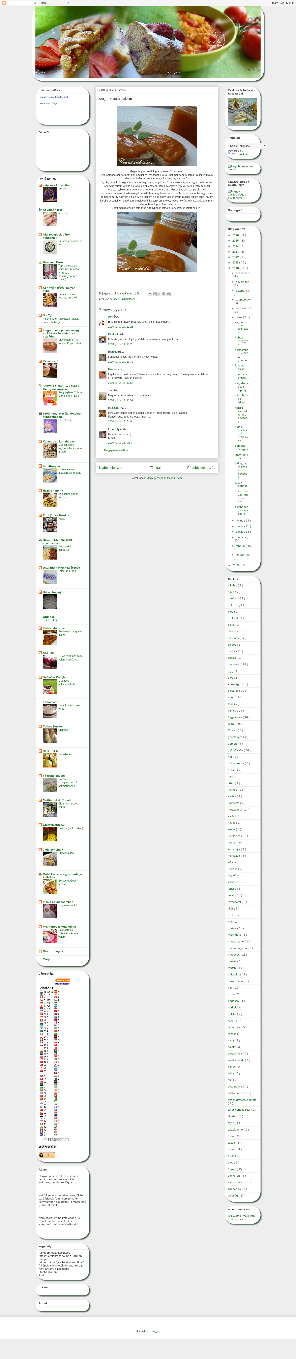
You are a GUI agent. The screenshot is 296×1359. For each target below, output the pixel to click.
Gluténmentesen (54, 824)
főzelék (233, 730)
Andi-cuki (49, 652)
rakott (232, 1020)
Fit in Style (115, 429)
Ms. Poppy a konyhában (59, 926)
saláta (232, 1046)
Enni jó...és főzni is (56, 515)
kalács (232, 796)
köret (231, 862)
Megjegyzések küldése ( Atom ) (165, 477)
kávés (232, 822)
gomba (233, 743)
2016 (236, 235)
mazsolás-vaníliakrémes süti (241, 496)
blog (231, 611)
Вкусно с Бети (53, 262)
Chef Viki (114, 334)
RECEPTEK (50, 751)
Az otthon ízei (52, 209)
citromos (234, 638)
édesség (234, 684)
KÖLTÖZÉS (50, 620)
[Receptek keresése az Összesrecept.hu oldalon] (242, 169)
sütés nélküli (236, 1093)
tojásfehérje (236, 1129)
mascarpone (236, 941)
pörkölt (232, 1007)
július (239, 317)
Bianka (112, 351)
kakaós (233, 789)
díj (230, 671)
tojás (231, 1122)
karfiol (232, 816)
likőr (231, 908)
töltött (232, 1142)
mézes (232, 961)
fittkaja (232, 710)
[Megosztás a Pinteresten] (169, 294)
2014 (236, 246)
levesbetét (235, 901)
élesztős (233, 690)
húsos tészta (236, 763)
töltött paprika (241, 484)
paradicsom (236, 981)
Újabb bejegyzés (111, 467)
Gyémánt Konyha (55, 677)
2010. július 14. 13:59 (120, 400)
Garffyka (49, 315)
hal (230, 756)
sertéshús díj (236, 1060)
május (240, 526)
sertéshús (234, 1053)
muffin (232, 967)
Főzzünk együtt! (54, 775)
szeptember (243, 299)
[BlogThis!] (155, 294)
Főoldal (155, 467)
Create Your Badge (48, 103)
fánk (231, 704)
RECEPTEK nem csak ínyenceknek (57, 541)
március (241, 537)
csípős (232, 644)
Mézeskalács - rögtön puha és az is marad (70, 448)
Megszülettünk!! (67, 905)
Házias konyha (53, 490)
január (240, 554)
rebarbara (234, 1027)
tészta (232, 1116)
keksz (232, 829)
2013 (236, 251)
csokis (232, 657)
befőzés (115, 298)
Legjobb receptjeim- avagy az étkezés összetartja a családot (61, 333)
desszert (234, 664)
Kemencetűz (51, 361)
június (240, 520)
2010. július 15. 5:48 (120, 421)
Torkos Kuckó (52, 726)
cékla (231, 624)
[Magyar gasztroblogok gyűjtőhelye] (242, 197)
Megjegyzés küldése (116, 450)
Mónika (113, 369)
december (242, 273)
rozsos (232, 1033)
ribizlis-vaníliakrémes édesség (241, 414)
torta (231, 1136)
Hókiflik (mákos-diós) (70, 828)
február (241, 545)
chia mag (234, 631)
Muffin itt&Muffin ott (57, 800)
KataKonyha (51, 466)
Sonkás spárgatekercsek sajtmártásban (68, 783)
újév (231, 1162)
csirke (232, 651)
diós (231, 677)
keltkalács (234, 835)
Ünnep (62, 188)
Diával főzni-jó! (53, 592)
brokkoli (233, 618)
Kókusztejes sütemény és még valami (68, 933)
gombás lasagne (241, 447)
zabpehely (235, 1188)
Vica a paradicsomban (58, 901)
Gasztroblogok (53, 951)
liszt (231, 915)
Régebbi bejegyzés (201, 467)
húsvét (232, 770)
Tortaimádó (50, 702)
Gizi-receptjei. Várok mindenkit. (56, 236)
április (240, 531)
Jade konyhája (53, 849)
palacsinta (235, 974)
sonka (232, 1066)
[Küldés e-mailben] (150, 294)
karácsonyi (235, 809)
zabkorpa (234, 1175)
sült (230, 1079)
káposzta (234, 802)
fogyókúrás (235, 717)
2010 (236, 268)
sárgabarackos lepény (241, 387)
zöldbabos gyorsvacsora (241, 510)
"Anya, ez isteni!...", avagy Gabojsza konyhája (61, 387)
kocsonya (234, 849)
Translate (242, 154)
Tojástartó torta (67, 570)
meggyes (234, 954)
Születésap (64, 420)
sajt (230, 1040)
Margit (47, 959)
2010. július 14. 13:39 (120, 361)
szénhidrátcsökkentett (242, 1099)
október (241, 290)
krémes (233, 868)
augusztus (243, 308)
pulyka (232, 1014)
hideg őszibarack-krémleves (241, 433)
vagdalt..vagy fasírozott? (241, 327)
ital (230, 776)
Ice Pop (62, 213)
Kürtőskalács (66, 852)
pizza (231, 994)
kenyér (232, 842)
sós (230, 1073)
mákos (232, 928)
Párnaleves (64, 754)
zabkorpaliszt (236, 1182)
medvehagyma (238, 948)
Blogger (155, 1331)
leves (231, 895)
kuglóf (232, 875)
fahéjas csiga (240, 367)
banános (234, 598)
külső (231, 882)
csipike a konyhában (57, 185)
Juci (111, 390)
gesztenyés (235, 737)
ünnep (232, 1169)
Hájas (61, 518)
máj (230, 921)
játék (231, 783)
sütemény (234, 1086)
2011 (235, 262)
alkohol (233, 585)
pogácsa (234, 1000)
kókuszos (234, 855)
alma (231, 592)
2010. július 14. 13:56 (120, 382)
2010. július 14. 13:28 (120, 344)
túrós (231, 1155)
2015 (236, 240)
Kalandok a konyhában (59, 441)
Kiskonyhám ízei (54, 628)
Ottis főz (49, 616)
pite (230, 987)
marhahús (235, 934)
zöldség (233, 1195)
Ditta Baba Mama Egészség (61, 567)
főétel (232, 723)
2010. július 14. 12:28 (120, 326)
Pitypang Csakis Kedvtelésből (53, 97)
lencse (232, 888)
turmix (232, 1149)
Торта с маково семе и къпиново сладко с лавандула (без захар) (68, 272)
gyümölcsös (128, 298)
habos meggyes (241, 341)
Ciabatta (63, 729)
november (242, 281)
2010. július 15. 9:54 (120, 442)
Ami (111, 316)
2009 (236, 565)
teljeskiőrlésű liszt (239, 1109)
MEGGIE (114, 407)
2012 (236, 257)
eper (231, 697)
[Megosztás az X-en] (159, 294)
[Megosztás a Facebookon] (164, 294)
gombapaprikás (241, 376)
